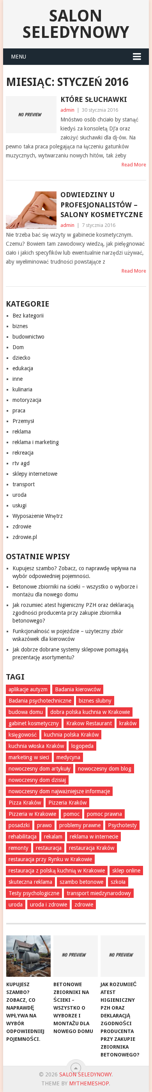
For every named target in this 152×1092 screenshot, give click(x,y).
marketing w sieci (29, 757)
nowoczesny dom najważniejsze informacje (59, 791)
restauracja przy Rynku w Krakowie (50, 859)
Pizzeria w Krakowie (32, 814)
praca (18, 410)
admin (67, 110)
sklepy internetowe (34, 474)
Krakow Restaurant (89, 723)
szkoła (118, 882)
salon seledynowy (76, 24)
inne (17, 379)
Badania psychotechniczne (40, 701)
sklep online (126, 870)
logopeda (82, 746)
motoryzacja (26, 400)
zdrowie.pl (24, 537)
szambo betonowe (81, 882)
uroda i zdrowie (48, 904)
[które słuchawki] (31, 114)
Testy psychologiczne (34, 893)
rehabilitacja (23, 836)
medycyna (68, 757)
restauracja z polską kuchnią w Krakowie (57, 870)
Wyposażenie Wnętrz (37, 516)
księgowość (23, 735)
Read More (134, 165)
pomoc (72, 814)
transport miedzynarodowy (99, 893)
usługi (19, 505)
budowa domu (26, 712)
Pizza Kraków (25, 802)
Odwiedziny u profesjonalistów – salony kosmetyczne (101, 204)
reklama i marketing (35, 442)
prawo (44, 825)
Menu (18, 57)
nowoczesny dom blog (104, 768)
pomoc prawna (104, 814)
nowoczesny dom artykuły (40, 768)
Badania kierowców (78, 689)
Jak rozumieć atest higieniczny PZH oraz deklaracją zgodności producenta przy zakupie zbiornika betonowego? (73, 613)
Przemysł (23, 421)
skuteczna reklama (30, 882)
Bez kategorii (28, 315)
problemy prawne (80, 825)
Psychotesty (122, 825)
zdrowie (21, 526)
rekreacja (23, 453)
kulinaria (22, 389)
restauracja (49, 848)
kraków (127, 723)
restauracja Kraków (91, 848)
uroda (19, 495)
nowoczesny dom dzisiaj (37, 780)
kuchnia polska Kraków (71, 735)
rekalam (53, 836)
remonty (18, 848)
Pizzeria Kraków (67, 802)
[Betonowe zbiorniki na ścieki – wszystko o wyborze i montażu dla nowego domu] (75, 956)
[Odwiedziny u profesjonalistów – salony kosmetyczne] (31, 209)
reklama (21, 431)
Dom (18, 347)
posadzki (19, 825)
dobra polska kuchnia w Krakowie (90, 712)
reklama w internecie (94, 836)
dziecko (21, 358)
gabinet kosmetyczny (34, 723)
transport (23, 484)
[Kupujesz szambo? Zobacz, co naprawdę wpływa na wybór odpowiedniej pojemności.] (28, 956)
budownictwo (28, 337)
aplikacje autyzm (28, 689)
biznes (20, 326)
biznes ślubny (95, 701)
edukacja (22, 368)
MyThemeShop (89, 1083)
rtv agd (21, 463)
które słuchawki (93, 99)
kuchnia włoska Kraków (36, 746)
